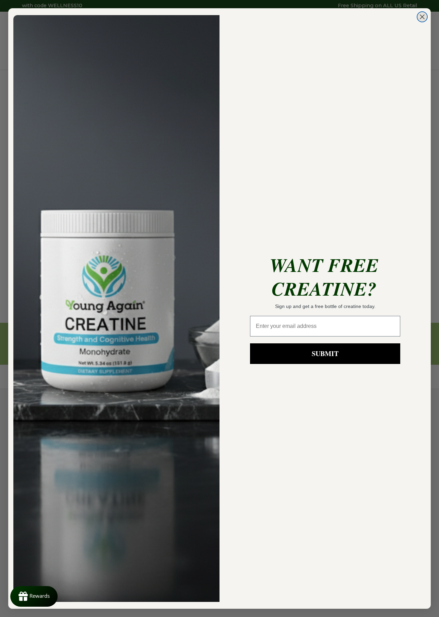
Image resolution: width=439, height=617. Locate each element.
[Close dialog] (422, 17)
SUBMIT (325, 353)
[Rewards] (34, 596)
